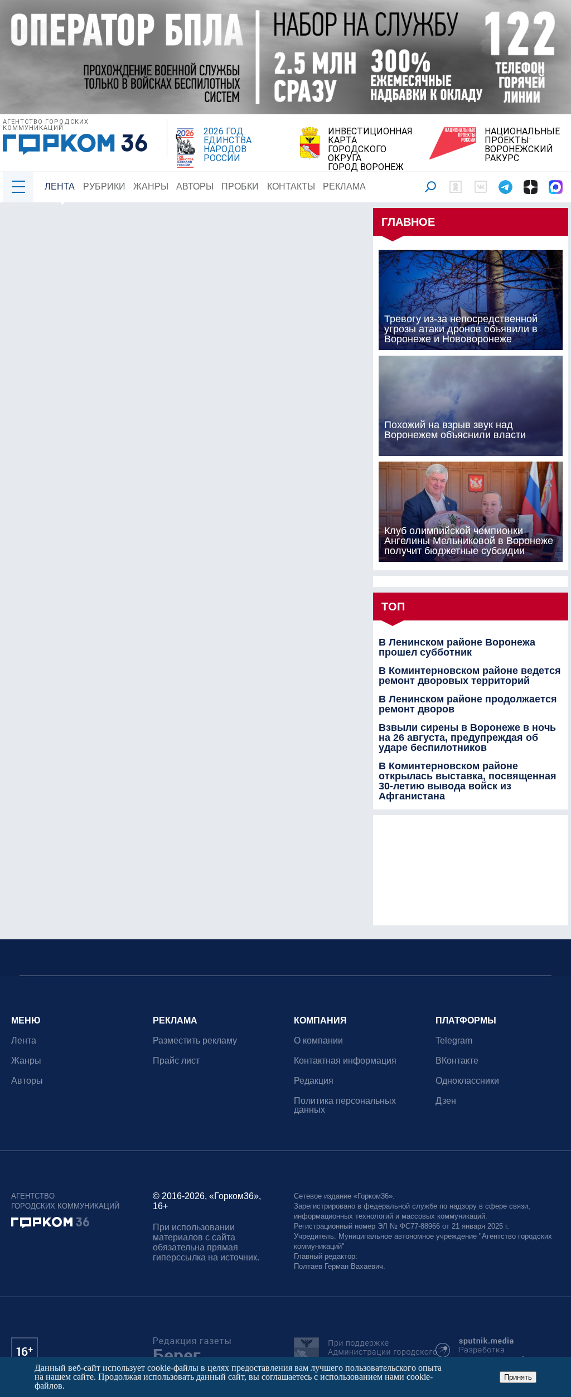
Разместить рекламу (195, 1040)
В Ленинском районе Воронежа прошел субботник (457, 647)
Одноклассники (467, 1080)
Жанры (150, 186)
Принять (518, 1377)
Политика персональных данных (345, 1105)
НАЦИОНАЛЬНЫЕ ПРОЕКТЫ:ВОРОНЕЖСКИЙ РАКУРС (522, 145)
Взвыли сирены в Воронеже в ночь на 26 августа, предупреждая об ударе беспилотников (467, 737)
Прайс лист (176, 1060)
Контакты (291, 186)
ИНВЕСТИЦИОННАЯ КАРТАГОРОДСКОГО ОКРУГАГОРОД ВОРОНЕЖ (370, 149)
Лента (60, 186)
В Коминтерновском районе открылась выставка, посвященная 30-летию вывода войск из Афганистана (468, 781)
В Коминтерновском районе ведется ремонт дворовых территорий (470, 676)
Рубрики (104, 186)
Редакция (313, 1080)
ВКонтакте (456, 1060)
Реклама (344, 186)
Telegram (453, 1040)
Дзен (445, 1100)
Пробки (240, 186)
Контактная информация (345, 1060)
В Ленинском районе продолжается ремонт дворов (468, 704)
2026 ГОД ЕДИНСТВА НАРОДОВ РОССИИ (227, 145)
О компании (318, 1040)
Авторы (195, 186)
